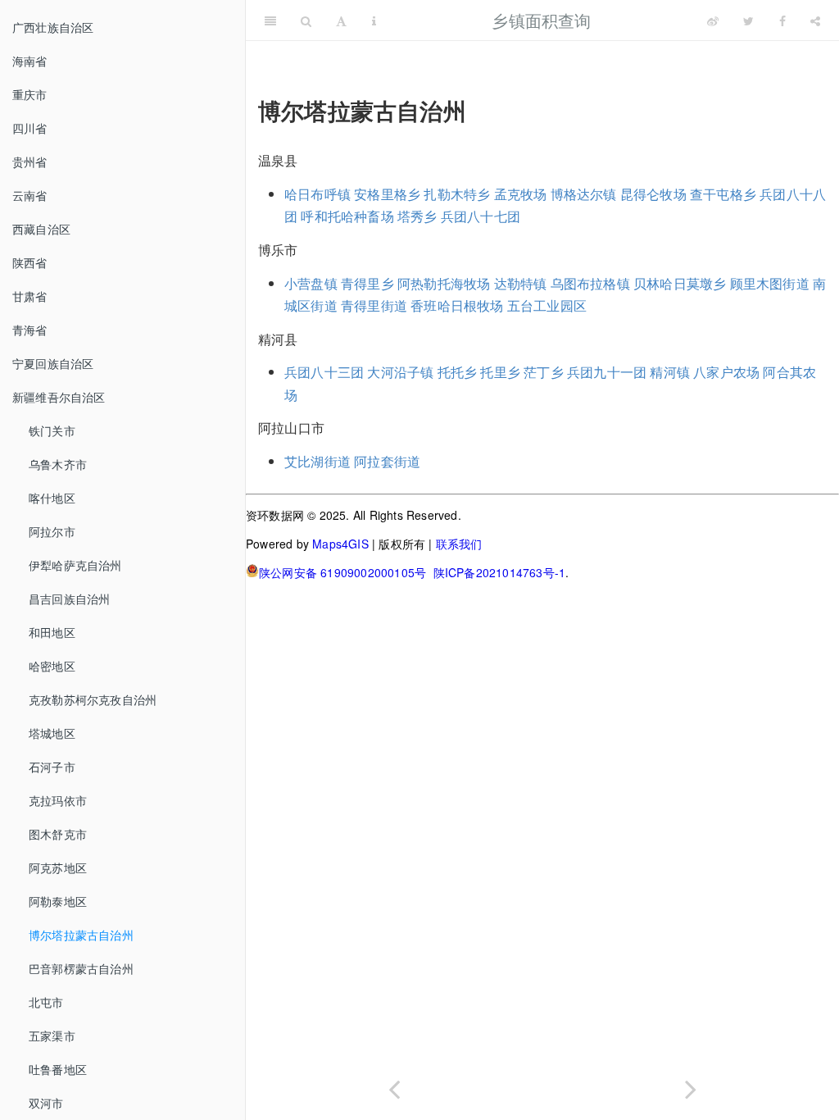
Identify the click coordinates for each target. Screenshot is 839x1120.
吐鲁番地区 (58, 1069)
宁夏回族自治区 (52, 363)
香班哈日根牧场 (456, 305)
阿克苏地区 (58, 867)
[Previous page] (394, 1086)
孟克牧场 (520, 193)
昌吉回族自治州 (69, 598)
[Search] (306, 20)
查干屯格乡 (723, 193)
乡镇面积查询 (541, 20)
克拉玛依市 (58, 800)
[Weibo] (713, 20)
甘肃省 (30, 296)
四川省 (30, 128)
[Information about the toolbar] (374, 20)
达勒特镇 (520, 283)
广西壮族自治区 (52, 27)
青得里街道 (374, 305)
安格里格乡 (387, 193)
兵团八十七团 (480, 216)
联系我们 (459, 543)
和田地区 (52, 632)
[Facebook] (782, 20)
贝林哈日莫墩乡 (679, 283)
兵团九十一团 (606, 371)
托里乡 (500, 371)
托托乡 (458, 371)
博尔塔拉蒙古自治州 (81, 935)
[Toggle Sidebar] (270, 20)
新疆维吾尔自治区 (59, 397)
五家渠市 (52, 1035)
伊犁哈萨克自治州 (75, 565)
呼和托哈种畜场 (347, 216)
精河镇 (670, 371)
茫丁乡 (544, 371)
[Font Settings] (341, 20)
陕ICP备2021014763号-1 (499, 572)
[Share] (815, 20)
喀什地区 (52, 497)
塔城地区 (52, 733)
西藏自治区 (41, 229)
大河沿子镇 (400, 371)
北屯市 (46, 1002)
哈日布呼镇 (317, 193)
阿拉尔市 (52, 531)
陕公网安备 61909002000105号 (342, 572)
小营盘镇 (311, 283)
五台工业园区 (547, 305)
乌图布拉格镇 (590, 283)
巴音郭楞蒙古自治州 (81, 968)
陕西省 (30, 262)
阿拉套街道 (387, 461)
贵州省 (30, 161)
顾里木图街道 (770, 283)
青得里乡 (367, 283)
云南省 (30, 195)
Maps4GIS (340, 543)
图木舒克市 (58, 834)
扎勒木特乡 (457, 193)
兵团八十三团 (324, 371)
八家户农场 (726, 371)
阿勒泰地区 (58, 901)
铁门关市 (52, 430)
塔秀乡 (417, 216)
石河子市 (52, 766)
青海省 (30, 329)
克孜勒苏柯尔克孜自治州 (92, 699)
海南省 (30, 60)
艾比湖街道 (317, 461)
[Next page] (690, 1086)
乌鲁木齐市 (58, 464)
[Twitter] (748, 20)
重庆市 (30, 94)
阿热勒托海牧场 (443, 283)
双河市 (46, 1103)
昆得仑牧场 (653, 193)
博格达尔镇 (584, 193)
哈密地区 (52, 666)
